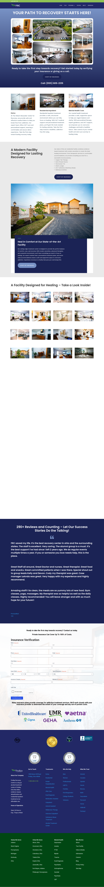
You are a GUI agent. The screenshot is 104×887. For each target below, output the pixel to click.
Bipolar (56, 853)
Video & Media (80, 850)
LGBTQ (65, 785)
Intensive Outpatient (52, 813)
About (84, 5)
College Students (68, 796)
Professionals (67, 781)
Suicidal (56, 872)
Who (77, 840)
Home (60, 5)
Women (65, 778)
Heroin (82, 785)
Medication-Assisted (52, 798)
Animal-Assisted (51, 806)
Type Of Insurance (59, 671)
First (12, 644)
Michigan (13, 853)
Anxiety (56, 846)
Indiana (13, 842)
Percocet (83, 800)
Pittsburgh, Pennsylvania (40, 872)
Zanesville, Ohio (37, 864)
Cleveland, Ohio (37, 850)
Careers (78, 857)
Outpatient (49, 802)
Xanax (82, 804)
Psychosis (57, 876)
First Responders (68, 792)
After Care (49, 791)
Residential (49, 778)
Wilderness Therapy (52, 810)
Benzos (82, 789)
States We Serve (16, 840)
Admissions (90, 5)
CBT (55, 879)
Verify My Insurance (52, 77)
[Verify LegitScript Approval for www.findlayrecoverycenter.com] (69, 741)
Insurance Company (18, 679)
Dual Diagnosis (50, 795)
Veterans (65, 800)
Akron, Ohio (36, 842)
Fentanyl (82, 811)
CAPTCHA (13, 687)
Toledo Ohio (36, 857)
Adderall (82, 807)
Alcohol (82, 774)
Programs (70, 5)
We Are (81, 840)
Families (65, 789)
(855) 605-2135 (54, 83)
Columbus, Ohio (37, 853)
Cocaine (82, 778)
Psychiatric (57, 864)
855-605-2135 (15, 1)
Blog (77, 861)
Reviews (79, 5)
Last (53, 644)
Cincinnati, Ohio (37, 846)
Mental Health (50, 787)
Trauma (56, 857)
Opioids (82, 781)
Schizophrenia (58, 868)
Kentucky (14, 857)
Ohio (12, 861)
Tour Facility (79, 846)
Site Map (78, 868)
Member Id (57, 679)
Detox (47, 774)
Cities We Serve (37, 840)
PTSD (56, 850)
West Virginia (15, 846)
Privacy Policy (80, 864)
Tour (65, 5)
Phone (15, 653)
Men (64, 774)
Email (56, 653)
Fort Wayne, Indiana (39, 868)
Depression (57, 842)
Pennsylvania (15, 850)
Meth (81, 792)
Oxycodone (83, 796)
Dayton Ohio (36, 861)
